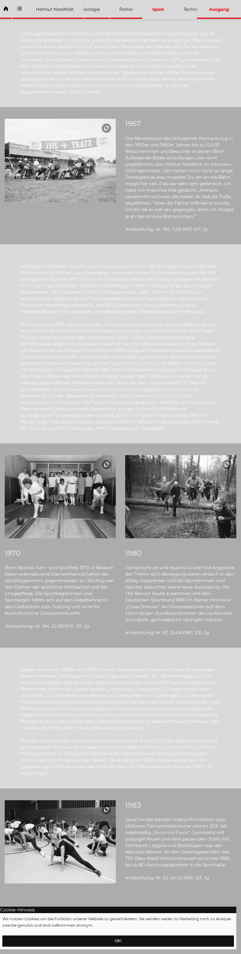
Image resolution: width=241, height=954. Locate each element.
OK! (118, 941)
